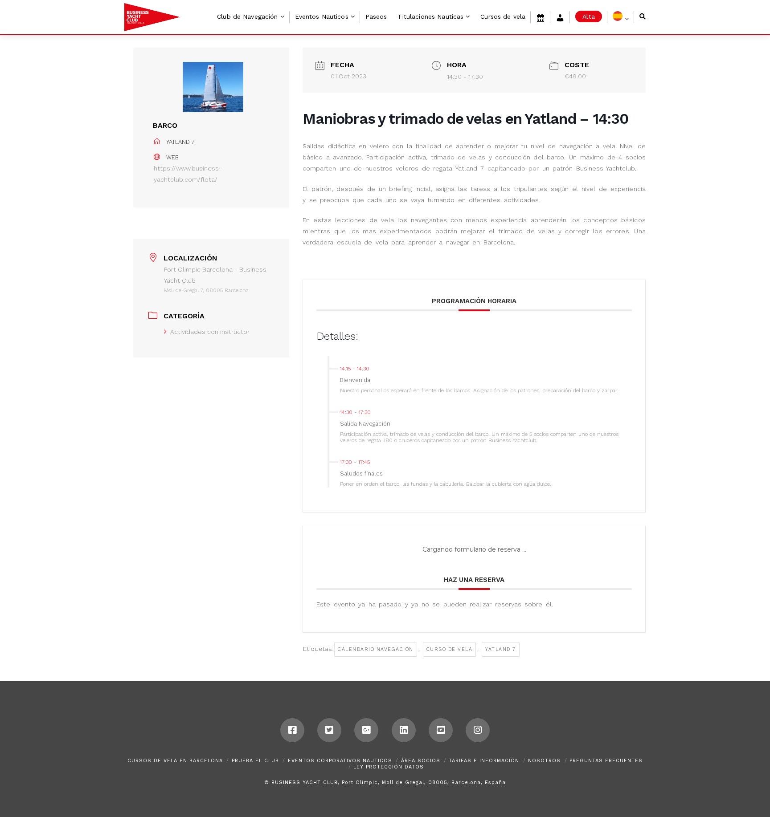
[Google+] (366, 730)
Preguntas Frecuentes (606, 761)
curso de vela (449, 649)
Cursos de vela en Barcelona (175, 761)
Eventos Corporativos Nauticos (340, 761)
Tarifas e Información (484, 761)
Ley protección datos (388, 767)
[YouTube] (441, 730)
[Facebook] (292, 730)
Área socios (420, 761)
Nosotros (544, 761)
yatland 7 (500, 649)
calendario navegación (376, 649)
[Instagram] (478, 730)
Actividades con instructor (210, 331)
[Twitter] (329, 730)
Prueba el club (255, 761)
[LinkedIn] (404, 730)
